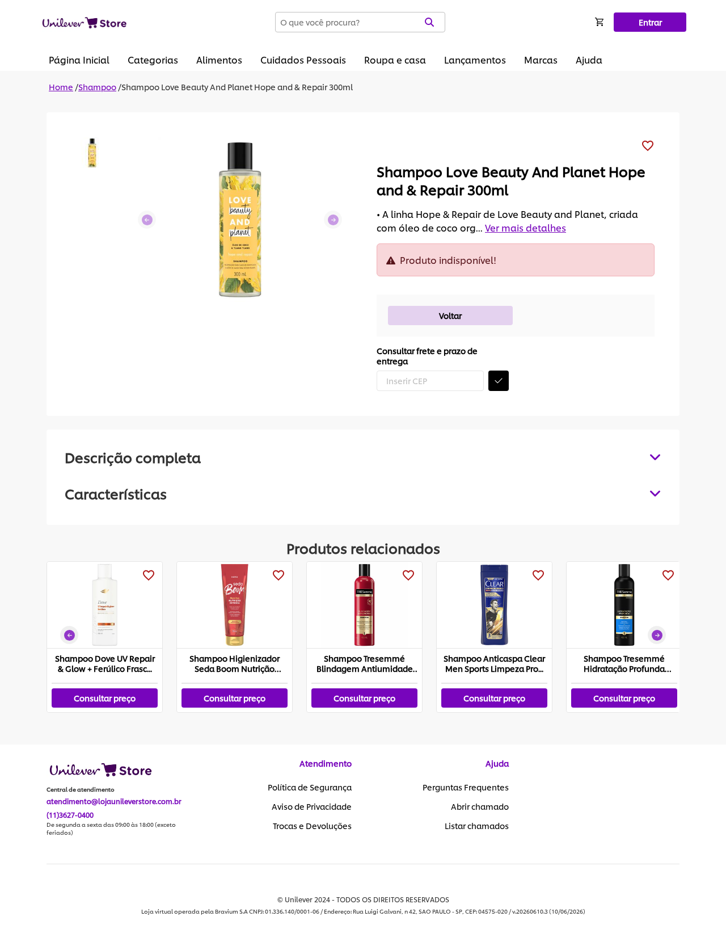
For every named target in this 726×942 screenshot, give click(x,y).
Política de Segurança (310, 787)
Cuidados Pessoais (303, 59)
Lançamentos (475, 59)
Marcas (541, 59)
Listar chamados (477, 826)
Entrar (650, 21)
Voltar (450, 315)
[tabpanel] (363, 493)
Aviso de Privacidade (312, 806)
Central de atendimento (81, 789)
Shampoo (97, 86)
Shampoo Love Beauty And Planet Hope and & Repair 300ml (237, 86)
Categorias (153, 59)
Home (61, 86)
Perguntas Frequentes (466, 787)
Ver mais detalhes (525, 227)
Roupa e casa (395, 59)
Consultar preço (105, 697)
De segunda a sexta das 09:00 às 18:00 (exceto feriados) (111, 828)
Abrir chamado (480, 806)
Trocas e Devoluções (312, 826)
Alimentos (219, 59)
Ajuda (589, 59)
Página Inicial (79, 59)
